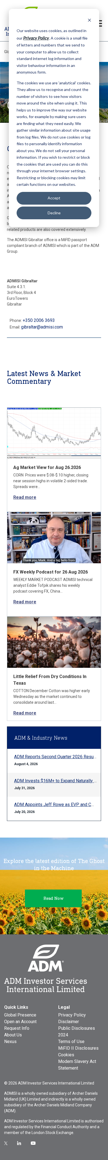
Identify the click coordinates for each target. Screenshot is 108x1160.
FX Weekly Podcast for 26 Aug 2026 (50, 572)
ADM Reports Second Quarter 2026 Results (56, 756)
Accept (54, 197)
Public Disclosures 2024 (76, 1032)
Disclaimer (68, 1021)
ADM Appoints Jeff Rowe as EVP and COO (55, 804)
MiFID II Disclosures (78, 1048)
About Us (13, 1035)
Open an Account (20, 1021)
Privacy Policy (72, 1015)
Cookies (66, 1054)
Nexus (10, 1041)
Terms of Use (71, 1041)
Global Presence (20, 1015)
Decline (54, 212)
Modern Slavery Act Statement (77, 1065)
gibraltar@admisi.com (42, 327)
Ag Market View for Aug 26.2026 (47, 467)
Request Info (16, 1028)
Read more (24, 497)
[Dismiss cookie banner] (89, 20)
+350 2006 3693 (39, 320)
